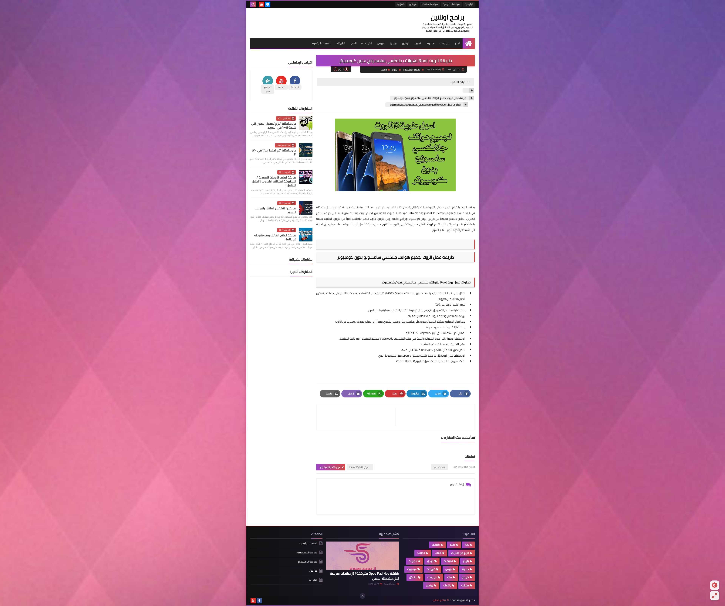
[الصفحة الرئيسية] (469, 43)
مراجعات (444, 43)
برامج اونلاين (447, 17)
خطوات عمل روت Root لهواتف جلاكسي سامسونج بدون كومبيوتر (425, 104)
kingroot (424, 333)
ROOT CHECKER (405, 361)
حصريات (413, 561)
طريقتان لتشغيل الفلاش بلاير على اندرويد (275, 210)
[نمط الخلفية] (714, 595)
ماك (449, 577)
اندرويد (418, 43)
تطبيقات (340, 43)
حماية (430, 43)
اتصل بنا (400, 4)
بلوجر (466, 561)
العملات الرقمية (321, 43)
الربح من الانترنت (460, 552)
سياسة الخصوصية (451, 4)
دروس (380, 43)
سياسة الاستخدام (430, 4)
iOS (467, 544)
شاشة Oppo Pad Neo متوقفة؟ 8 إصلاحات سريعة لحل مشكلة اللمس (364, 576)
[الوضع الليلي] (714, 585)
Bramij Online (390, 584)
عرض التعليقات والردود (329, 467)
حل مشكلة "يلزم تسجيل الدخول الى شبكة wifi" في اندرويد (273, 125)
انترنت (368, 43)
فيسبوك (411, 569)
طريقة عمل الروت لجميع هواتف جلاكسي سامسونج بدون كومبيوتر (429, 98)
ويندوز (393, 43)
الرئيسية (469, 4)
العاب (354, 43)
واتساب (447, 585)
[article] (358, 417)
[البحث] (253, 4)
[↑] (362, 596)
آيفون (405, 43)
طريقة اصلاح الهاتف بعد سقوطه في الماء (275, 237)
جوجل (430, 561)
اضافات (436, 544)
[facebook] (259, 600)
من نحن (412, 4)
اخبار (457, 43)
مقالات (465, 585)
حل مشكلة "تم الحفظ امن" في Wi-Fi (274, 152)
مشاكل (413, 577)
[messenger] (267, 4)
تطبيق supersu (410, 355)
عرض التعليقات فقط (359, 467)
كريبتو (465, 577)
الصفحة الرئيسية (412, 70)
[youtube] (261, 4)
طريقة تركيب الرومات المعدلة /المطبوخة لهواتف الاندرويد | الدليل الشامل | (274, 181)
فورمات (431, 569)
